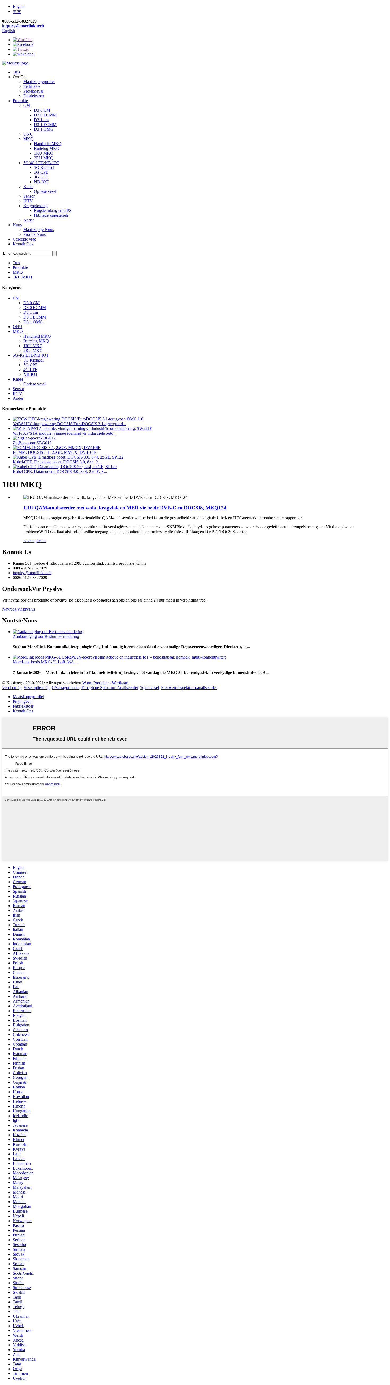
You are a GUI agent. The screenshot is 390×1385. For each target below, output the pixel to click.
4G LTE (41, 177)
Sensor (29, 196)
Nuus (17, 225)
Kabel (28, 186)
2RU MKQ (43, 158)
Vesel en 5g (11, 687)
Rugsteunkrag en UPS (52, 210)
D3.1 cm (41, 119)
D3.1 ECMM (45, 124)
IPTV (28, 201)
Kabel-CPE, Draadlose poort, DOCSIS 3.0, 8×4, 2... (57, 462)
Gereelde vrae (24, 239)
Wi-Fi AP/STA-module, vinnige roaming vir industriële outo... (64, 433)
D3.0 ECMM (45, 115)
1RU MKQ (43, 153)
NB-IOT (41, 182)
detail (41, 540)
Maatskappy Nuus (38, 229)
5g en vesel (149, 687)
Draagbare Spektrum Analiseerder (109, 687)
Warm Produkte (95, 683)
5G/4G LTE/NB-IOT (41, 162)
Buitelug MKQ (46, 148)
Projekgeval (33, 91)
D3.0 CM (42, 110)
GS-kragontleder (65, 687)
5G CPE (41, 172)
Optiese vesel (45, 191)
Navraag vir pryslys (18, 609)
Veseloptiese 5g (37, 687)
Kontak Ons (23, 244)
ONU (28, 134)
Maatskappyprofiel (39, 81)
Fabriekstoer (33, 96)
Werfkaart (120, 683)
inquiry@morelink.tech (23, 26)
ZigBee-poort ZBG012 (32, 443)
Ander (28, 220)
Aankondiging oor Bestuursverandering (46, 636)
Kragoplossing (35, 205)
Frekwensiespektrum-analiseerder (189, 687)
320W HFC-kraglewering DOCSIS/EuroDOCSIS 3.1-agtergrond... (69, 423)
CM (26, 105)
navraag (30, 540)
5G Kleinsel (44, 167)
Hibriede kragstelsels (51, 215)
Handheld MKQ (48, 143)
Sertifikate (31, 86)
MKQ (28, 139)
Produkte (20, 100)
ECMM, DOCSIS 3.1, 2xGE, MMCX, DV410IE (54, 452)
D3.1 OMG (44, 129)
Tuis (16, 72)
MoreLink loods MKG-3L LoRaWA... (45, 662)
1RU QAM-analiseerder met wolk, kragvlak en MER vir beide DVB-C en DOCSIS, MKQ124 (124, 508)
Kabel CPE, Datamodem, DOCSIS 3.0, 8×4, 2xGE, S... (60, 471)
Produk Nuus (34, 234)
